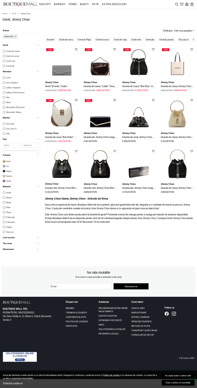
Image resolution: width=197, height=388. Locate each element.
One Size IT (11, 128)
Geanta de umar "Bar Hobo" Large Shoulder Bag (59, 137)
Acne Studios (12, 82)
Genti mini (10, 61)
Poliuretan (10, 222)
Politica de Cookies (77, 321)
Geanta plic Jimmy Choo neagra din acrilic (138, 188)
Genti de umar (12, 56)
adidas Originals (13, 87)
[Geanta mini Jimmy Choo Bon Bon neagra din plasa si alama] (100, 165)
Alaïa (8, 102)
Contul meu (138, 308)
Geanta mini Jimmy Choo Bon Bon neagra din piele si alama (60, 188)
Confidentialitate (76, 317)
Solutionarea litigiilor (111, 329)
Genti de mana (13, 51)
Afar (8, 97)
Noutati (45, 4)
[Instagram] (175, 313)
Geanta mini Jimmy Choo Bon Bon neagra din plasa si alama (99, 188)
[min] (11, 145)
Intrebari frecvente (110, 320)
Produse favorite (141, 321)
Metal (8, 202)
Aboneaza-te (131, 286)
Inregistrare (138, 312)
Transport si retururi (144, 330)
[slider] (4, 150)
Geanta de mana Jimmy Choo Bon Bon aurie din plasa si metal (177, 137)
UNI (8, 133)
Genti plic (10, 66)
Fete (95, 4)
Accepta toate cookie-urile (178, 375)
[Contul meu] (187, 4)
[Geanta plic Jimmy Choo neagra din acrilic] (139, 165)
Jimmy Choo (8, 36)
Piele (8, 207)
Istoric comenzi (140, 317)
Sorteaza (167, 30)
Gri (7, 166)
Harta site (71, 326)
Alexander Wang (13, 112)
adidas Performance (15, 92)
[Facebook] (168, 313)
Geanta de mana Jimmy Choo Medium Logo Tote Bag (176, 87)
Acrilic (8, 192)
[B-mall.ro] (20, 4)
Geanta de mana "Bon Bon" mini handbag (138, 87)
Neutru (9, 176)
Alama (9, 197)
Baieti (84, 4)
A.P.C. (8, 77)
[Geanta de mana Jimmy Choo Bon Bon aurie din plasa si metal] (177, 114)
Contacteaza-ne (107, 316)
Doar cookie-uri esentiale (178, 382)
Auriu (8, 161)
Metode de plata (140, 326)
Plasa (8, 212)
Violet (8, 181)
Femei (73, 4)
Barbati (60, 4)
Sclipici (9, 227)
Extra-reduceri (114, 4)
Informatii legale (108, 333)
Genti (14, 14)
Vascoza (10, 232)
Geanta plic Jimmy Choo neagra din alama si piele (100, 137)
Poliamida (10, 217)
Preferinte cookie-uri (13, 383)
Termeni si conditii (76, 312)
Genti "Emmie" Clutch (56, 86)
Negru (9, 171)
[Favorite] (181, 4)
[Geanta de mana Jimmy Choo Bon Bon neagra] (177, 165)
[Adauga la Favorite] (76, 49)
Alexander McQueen (15, 107)
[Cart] (192, 4)
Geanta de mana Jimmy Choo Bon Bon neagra (176, 188)
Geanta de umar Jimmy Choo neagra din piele (137, 137)
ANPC (101, 324)
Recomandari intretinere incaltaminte (113, 310)
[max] (31, 145)
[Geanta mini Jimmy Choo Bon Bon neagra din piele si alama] (61, 165)
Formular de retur (142, 335)
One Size (10, 124)
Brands (70, 308)
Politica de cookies (111, 375)
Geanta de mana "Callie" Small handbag (99, 87)
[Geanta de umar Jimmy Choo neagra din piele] (139, 114)
